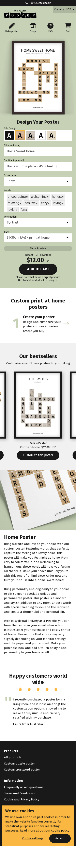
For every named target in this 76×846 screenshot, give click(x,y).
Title (12, 145)
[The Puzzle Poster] (20, 14)
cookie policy (60, 830)
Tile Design (10, 128)
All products (12, 757)
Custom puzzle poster (19, 763)
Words (7, 190)
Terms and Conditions (19, 793)
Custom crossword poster (22, 769)
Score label (10, 175)
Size (6, 232)
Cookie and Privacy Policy (21, 799)
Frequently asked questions (23, 787)
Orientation (10, 217)
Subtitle (14, 160)
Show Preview (38, 248)
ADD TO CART (38, 269)
